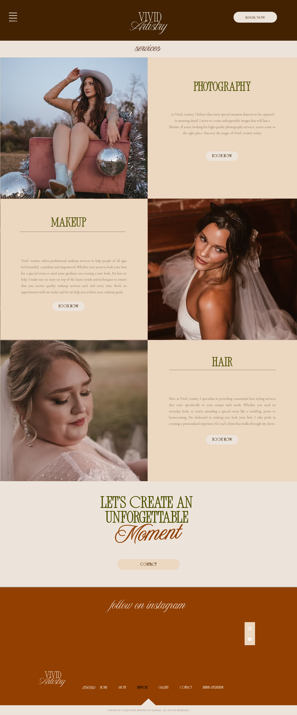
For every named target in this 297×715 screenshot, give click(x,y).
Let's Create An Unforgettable (148, 511)
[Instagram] (249, 628)
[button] (13, 15)
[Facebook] (249, 639)
